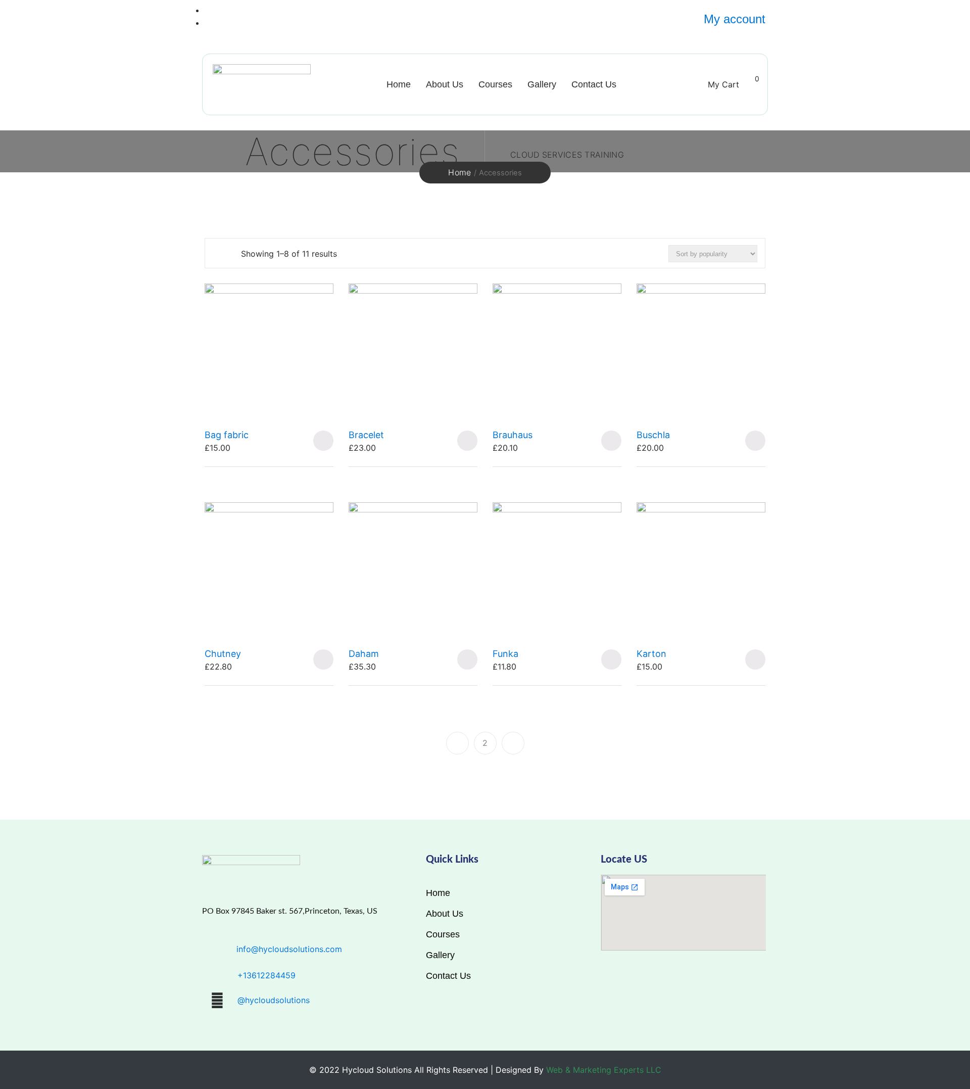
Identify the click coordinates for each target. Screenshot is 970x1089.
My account (734, 19)
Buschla (653, 435)
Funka (505, 653)
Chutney (223, 653)
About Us (444, 84)
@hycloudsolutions (273, 1000)
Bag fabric (227, 435)
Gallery (541, 84)
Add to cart (323, 441)
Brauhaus (512, 435)
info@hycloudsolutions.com (289, 949)
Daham (364, 653)
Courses (495, 84)
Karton (651, 653)
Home (398, 84)
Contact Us (593, 84)
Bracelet (366, 435)
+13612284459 (266, 975)
